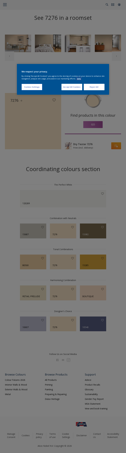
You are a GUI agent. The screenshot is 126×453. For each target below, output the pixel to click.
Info (79, 78)
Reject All (94, 87)
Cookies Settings (32, 87)
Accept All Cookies (71, 87)
